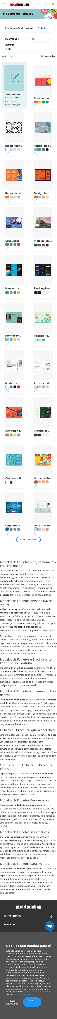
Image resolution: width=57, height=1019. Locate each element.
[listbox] (40, 39)
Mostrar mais (28, 539)
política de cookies (21, 994)
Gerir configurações (12, 1002)
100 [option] (33, 38)
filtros (8, 56)
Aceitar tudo (32, 1002)
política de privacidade (35, 991)
